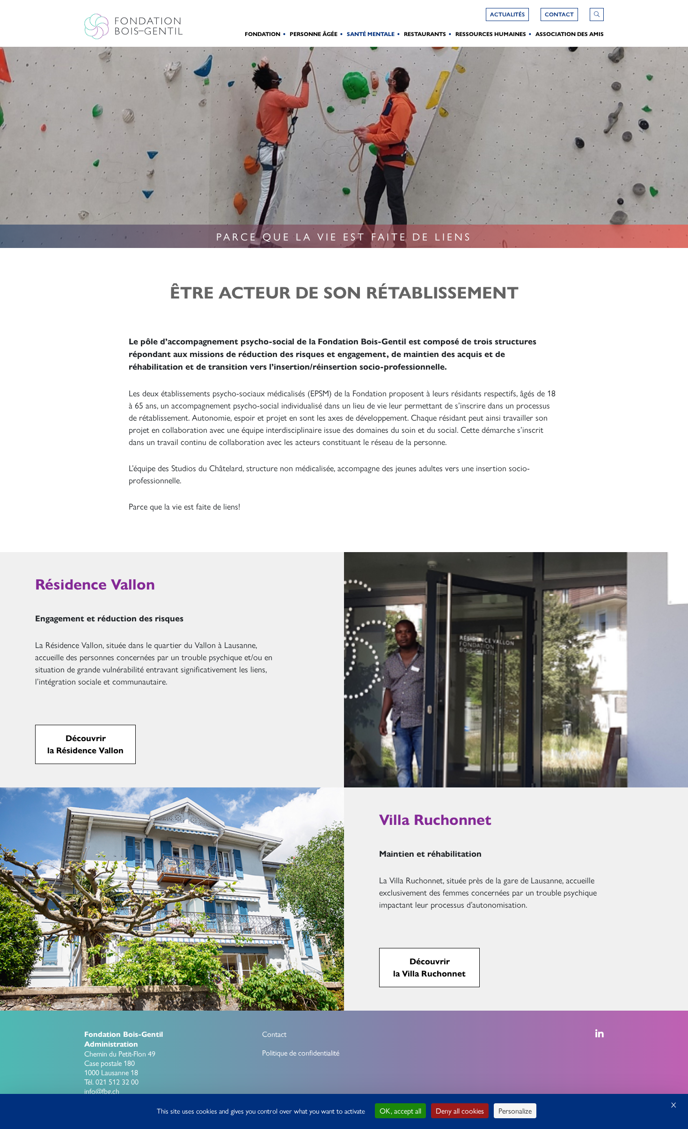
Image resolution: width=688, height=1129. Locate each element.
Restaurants (425, 33)
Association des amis (569, 33)
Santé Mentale (371, 33)
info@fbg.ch (101, 1090)
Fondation (262, 33)
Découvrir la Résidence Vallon (85, 744)
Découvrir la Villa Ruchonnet (429, 967)
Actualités (507, 14)
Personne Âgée (313, 33)
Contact (274, 1033)
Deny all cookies (460, 1110)
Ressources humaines (490, 33)
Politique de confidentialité (300, 1052)
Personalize (515, 1110)
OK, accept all (400, 1110)
